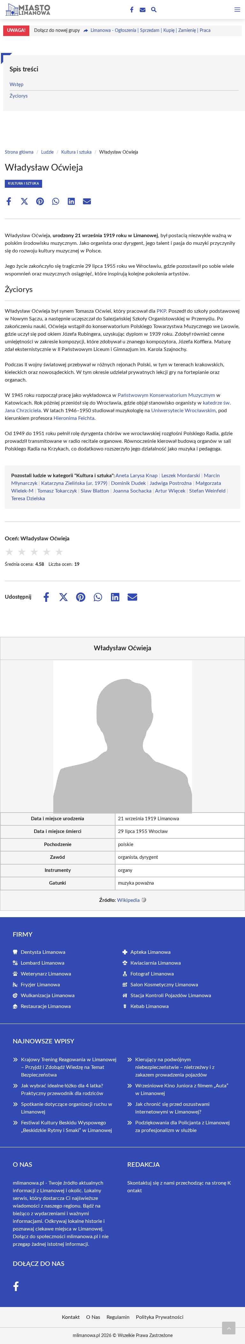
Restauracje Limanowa (46, 1006)
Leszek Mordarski (180, 475)
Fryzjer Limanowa (40, 984)
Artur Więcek (170, 490)
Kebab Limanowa (149, 1006)
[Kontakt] (142, 10)
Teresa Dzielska (28, 498)
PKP (161, 311)
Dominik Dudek (128, 483)
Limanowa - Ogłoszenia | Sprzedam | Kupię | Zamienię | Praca (151, 30)
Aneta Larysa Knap (136, 475)
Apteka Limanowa (150, 952)
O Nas (93, 1317)
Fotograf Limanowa (152, 973)
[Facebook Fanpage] (131, 10)
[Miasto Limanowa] (26, 9)
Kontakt (71, 1317)
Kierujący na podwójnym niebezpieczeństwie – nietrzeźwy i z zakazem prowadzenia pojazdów (174, 1067)
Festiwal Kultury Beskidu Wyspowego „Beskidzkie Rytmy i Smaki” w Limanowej (66, 1126)
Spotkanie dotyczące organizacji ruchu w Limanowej (66, 1108)
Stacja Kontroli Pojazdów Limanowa (170, 995)
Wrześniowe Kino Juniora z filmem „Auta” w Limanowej (181, 1089)
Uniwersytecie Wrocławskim (183, 410)
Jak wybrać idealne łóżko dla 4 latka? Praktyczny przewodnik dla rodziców (62, 1089)
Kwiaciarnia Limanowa (155, 963)
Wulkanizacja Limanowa (48, 995)
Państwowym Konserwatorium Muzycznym (166, 395)
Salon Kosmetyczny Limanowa (164, 984)
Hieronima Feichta (74, 418)
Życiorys (19, 96)
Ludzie (47, 152)
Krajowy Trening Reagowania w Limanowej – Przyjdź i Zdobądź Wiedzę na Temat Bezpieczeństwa (68, 1067)
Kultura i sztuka (76, 152)
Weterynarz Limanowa (46, 973)
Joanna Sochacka (132, 490)
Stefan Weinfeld (207, 490)
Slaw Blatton (95, 490)
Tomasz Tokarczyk (57, 490)
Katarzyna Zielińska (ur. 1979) (74, 483)
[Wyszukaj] (154, 10)
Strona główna (19, 152)
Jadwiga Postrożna (171, 483)
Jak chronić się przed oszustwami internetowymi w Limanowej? (172, 1108)
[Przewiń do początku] (228, 1328)
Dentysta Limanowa (43, 952)
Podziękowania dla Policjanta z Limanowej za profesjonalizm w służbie (182, 1126)
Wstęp (16, 84)
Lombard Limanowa (42, 963)
